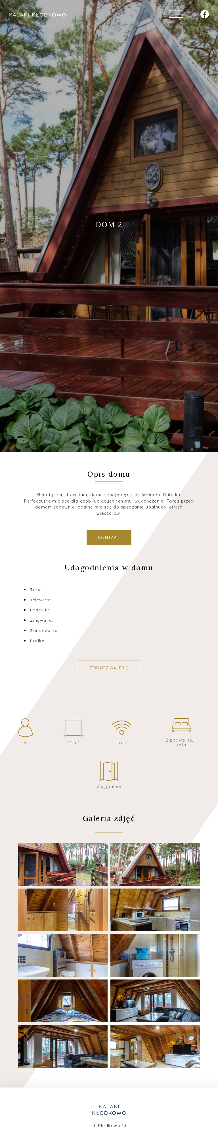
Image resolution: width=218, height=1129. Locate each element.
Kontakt (109, 537)
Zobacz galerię (108, 668)
